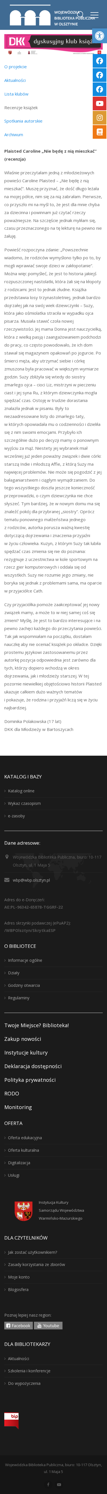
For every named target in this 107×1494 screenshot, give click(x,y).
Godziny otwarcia (24, 985)
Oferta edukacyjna (25, 1137)
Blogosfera (18, 1289)
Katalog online (21, 790)
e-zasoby (16, 816)
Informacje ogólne (25, 960)
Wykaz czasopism (24, 803)
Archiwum (13, 134)
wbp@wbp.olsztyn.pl (31, 880)
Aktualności (15, 80)
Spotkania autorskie (23, 121)
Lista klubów (16, 94)
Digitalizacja (19, 1162)
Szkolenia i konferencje (29, 1370)
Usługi (13, 1175)
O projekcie (15, 66)
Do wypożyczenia (24, 1383)
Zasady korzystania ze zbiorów (36, 1264)
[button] (99, 35)
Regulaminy (18, 997)
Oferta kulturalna (23, 1150)
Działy (13, 972)
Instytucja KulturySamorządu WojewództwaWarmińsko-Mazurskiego (61, 1210)
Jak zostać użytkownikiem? (32, 1252)
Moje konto (19, 1277)
